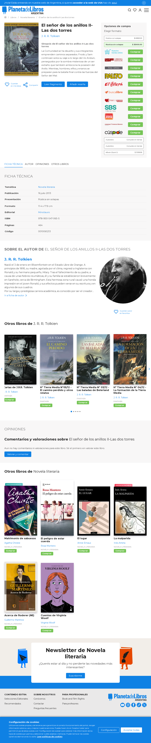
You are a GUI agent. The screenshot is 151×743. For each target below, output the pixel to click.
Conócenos (39, 698)
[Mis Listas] (134, 10)
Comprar (135, 52)
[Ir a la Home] (5, 17)
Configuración (109, 730)
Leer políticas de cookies (49, 737)
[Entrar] (139, 10)
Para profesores (70, 703)
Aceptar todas (131, 730)
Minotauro (44, 212)
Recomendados (12, 703)
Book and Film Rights (73, 698)
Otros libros (60, 164)
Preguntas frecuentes (45, 708)
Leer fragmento (53, 84)
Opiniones (42, 164)
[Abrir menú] (146, 10)
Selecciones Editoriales (16, 698)
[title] (127, 697)
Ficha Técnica (13, 164)
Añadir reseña (77, 84)
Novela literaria (46, 187)
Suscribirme (75, 675)
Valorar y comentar (17, 454)
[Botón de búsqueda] (129, 10)
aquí (114, 2)
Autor (29, 164)
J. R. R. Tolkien (18, 259)
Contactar (39, 703)
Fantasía (7, 396)
